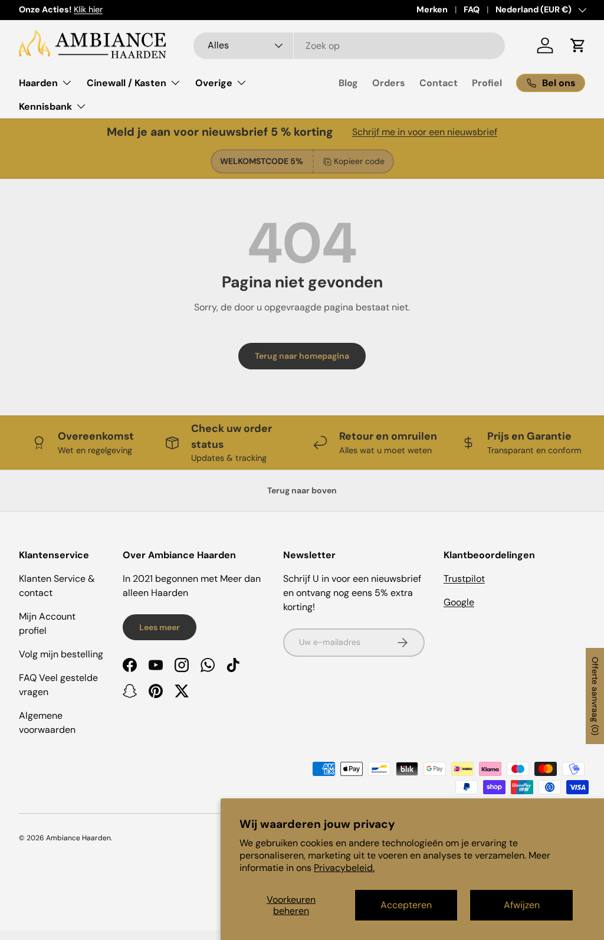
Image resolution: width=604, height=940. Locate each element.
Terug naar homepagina (302, 356)
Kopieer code (359, 161)
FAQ (472, 9)
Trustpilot (464, 578)
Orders (388, 83)
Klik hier (88, 9)
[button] (578, 45)
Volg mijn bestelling (61, 654)
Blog (348, 83)
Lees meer (159, 627)
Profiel (487, 83)
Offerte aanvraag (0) (595, 696)
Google (459, 602)
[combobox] (349, 45)
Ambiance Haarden (78, 838)
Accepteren (406, 905)
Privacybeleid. (344, 868)
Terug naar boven (302, 490)
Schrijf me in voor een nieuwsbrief (424, 132)
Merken (432, 9)
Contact (438, 83)
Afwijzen (522, 905)
